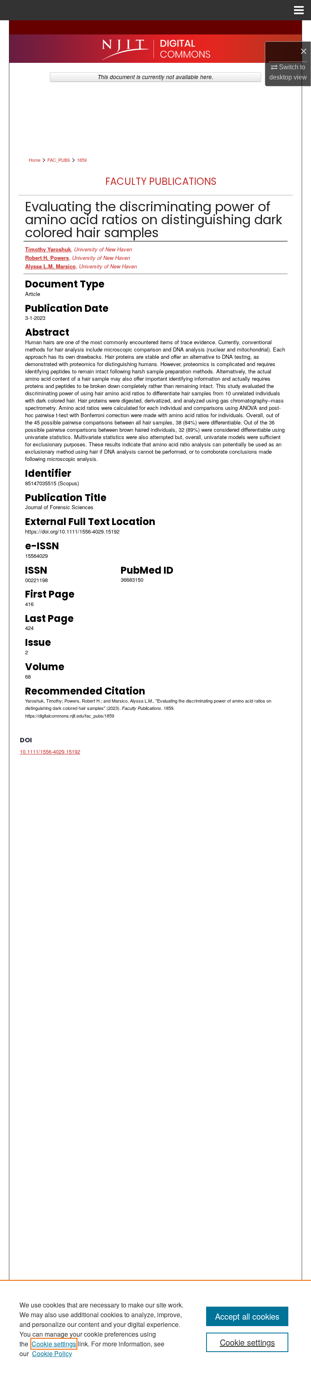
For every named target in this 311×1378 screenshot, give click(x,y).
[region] (155, 1329)
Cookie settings (54, 1343)
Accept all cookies (247, 1316)
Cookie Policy (52, 1353)
